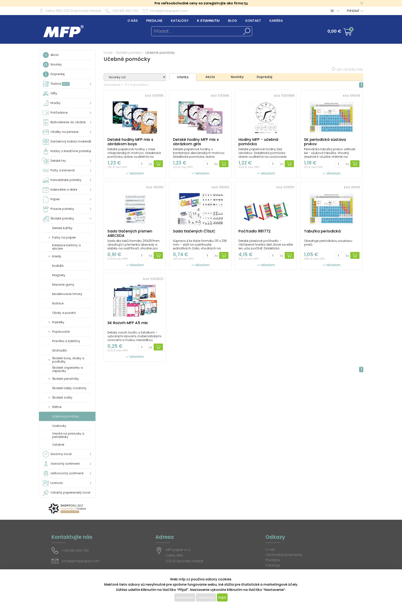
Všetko (183, 77)
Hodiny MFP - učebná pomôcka (258, 141)
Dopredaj (264, 77)
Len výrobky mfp (350, 69)
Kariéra (276, 20)
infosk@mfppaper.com (169, 10)
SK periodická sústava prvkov (325, 141)
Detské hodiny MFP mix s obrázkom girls (196, 141)
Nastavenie (185, 597)
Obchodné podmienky (284, 554)
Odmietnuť (206, 597)
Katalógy (180, 20)
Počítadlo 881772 (254, 231)
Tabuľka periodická (322, 231)
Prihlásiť (353, 10)
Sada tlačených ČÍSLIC (194, 231)
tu (246, 3)
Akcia (210, 77)
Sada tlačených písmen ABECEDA (129, 233)
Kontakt (253, 20)
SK (332, 10)
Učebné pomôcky (160, 52)
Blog (232, 20)
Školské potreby (129, 52)
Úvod (108, 52)
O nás (133, 20)
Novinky (237, 77)
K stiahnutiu (208, 20)
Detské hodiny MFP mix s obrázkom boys (130, 141)
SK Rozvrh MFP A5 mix (127, 322)
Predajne (154, 20)
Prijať (222, 597)
